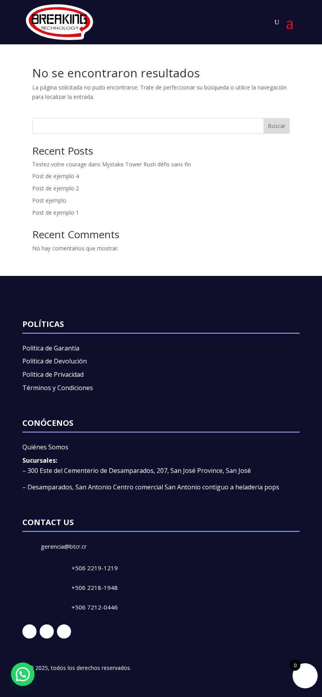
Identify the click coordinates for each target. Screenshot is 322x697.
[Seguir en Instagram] (47, 631)
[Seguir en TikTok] (64, 631)
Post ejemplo (49, 200)
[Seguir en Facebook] (29, 631)
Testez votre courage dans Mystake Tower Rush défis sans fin (111, 164)
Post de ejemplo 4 (55, 176)
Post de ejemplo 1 (55, 212)
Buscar (276, 126)
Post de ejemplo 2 (55, 188)
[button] (23, 674)
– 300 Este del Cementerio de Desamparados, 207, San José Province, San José (136, 470)
